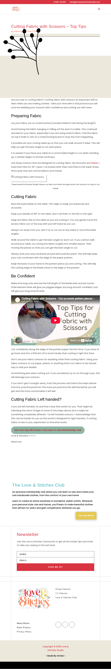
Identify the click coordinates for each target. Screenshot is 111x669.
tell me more (86, 515)
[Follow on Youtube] (72, 624)
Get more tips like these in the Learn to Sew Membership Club (47, 430)
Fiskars (94, 163)
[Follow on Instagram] (65, 624)
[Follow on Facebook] (58, 624)
